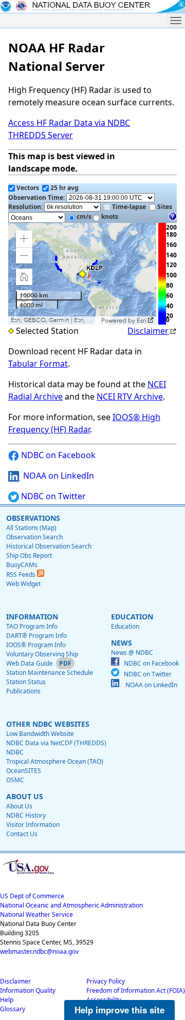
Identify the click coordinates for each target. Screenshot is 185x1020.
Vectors (27, 187)
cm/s (84, 216)
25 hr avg (64, 187)
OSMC (15, 780)
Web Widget (23, 583)
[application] (82, 274)
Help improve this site (119, 1010)
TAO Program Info (32, 626)
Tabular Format (38, 363)
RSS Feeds (21, 574)
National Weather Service (36, 914)
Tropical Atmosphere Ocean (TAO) (54, 761)
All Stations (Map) (31, 527)
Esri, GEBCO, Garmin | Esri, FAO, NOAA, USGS (55, 320)
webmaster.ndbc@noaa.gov (39, 951)
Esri (141, 320)
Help (6, 999)
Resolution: (26, 206)
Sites (164, 206)
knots (109, 216)
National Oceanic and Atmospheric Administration (71, 905)
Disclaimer (148, 330)
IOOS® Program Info (36, 644)
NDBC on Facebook (57, 455)
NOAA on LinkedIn (57, 475)
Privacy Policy (105, 981)
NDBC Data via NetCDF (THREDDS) (56, 743)
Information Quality (27, 990)
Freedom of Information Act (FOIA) (135, 990)
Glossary (12, 1009)
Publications (23, 691)
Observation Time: (37, 197)
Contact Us (22, 833)
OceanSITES (23, 770)
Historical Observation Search (48, 546)
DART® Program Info (36, 635)
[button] (24, 239)
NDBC (15, 752)
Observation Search (34, 537)
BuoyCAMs (22, 564)
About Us (19, 806)
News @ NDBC (132, 652)
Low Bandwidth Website (40, 733)
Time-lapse (129, 206)
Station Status (26, 681)
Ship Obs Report (29, 555)
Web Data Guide (29, 663)
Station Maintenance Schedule (49, 672)
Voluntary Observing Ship (42, 654)
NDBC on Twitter (52, 496)
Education (125, 626)
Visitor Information (33, 824)
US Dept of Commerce (32, 896)
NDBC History (26, 815)
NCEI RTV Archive (130, 396)
